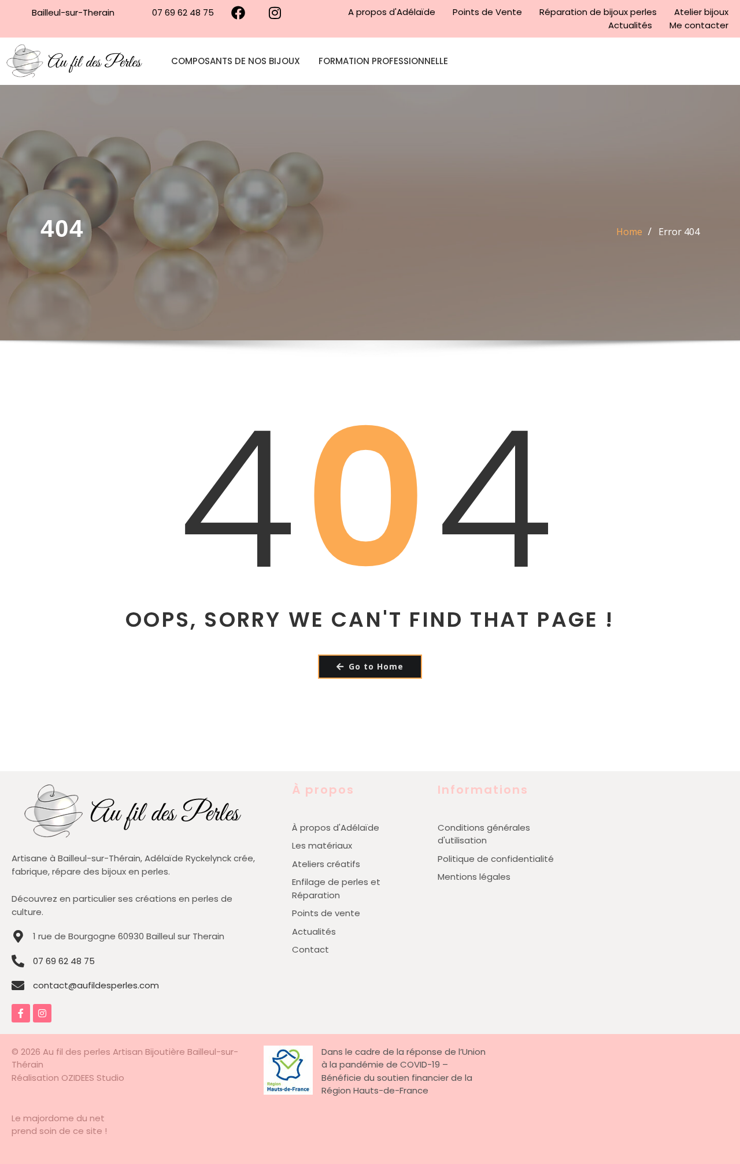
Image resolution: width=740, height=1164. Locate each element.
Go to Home (376, 666)
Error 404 (679, 231)
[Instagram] (42, 1013)
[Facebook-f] (21, 1013)
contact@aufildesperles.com (96, 985)
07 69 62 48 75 (64, 961)
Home (629, 231)
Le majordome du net (58, 1118)
